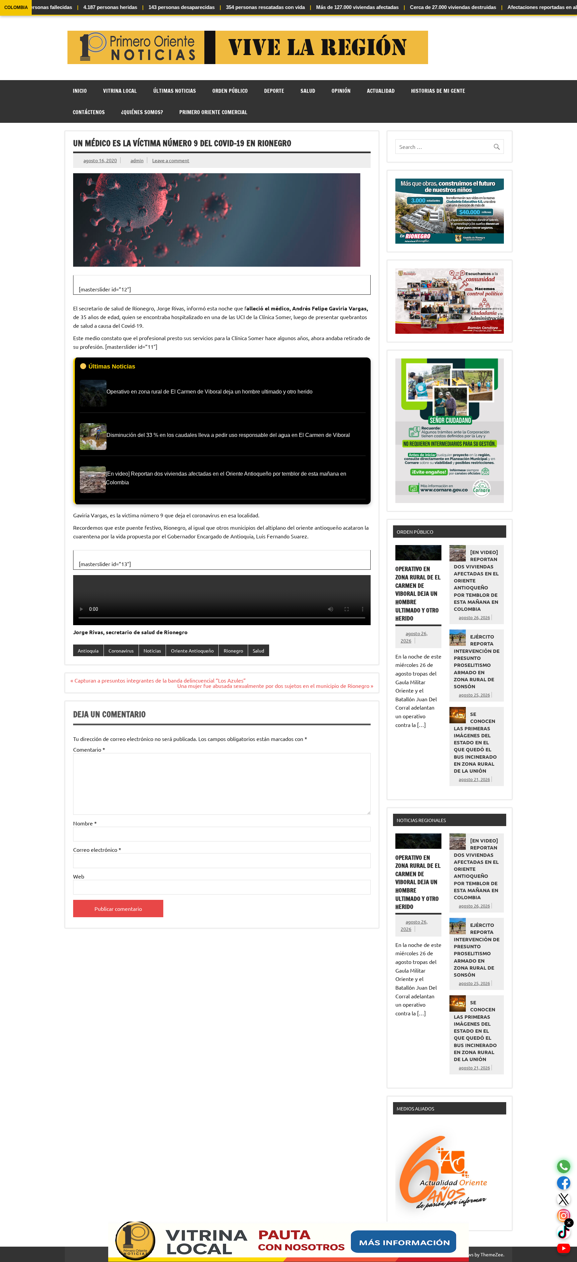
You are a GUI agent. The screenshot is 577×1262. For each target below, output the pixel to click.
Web (78, 876)
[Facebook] (563, 1183)
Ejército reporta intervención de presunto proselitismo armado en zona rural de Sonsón (477, 661)
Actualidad (381, 90)
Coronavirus (121, 651)
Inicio (80, 90)
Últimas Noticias (174, 90)
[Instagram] (563, 1216)
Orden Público (230, 90)
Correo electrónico (97, 849)
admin (137, 160)
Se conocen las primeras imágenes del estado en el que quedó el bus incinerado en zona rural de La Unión (475, 742)
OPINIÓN (341, 90)
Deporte (274, 90)
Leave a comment (170, 160)
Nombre (85, 823)
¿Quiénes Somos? (142, 112)
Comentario (89, 749)
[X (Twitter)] (563, 1199)
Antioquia (88, 651)
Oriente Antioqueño (192, 651)
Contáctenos (89, 112)
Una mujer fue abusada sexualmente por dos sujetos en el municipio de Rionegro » (275, 685)
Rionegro (233, 651)
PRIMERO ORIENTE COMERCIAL (213, 112)
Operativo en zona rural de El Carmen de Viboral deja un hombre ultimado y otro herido (417, 593)
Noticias (152, 651)
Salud (308, 90)
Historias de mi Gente (438, 90)
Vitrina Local (120, 90)
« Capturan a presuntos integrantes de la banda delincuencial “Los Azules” (158, 680)
